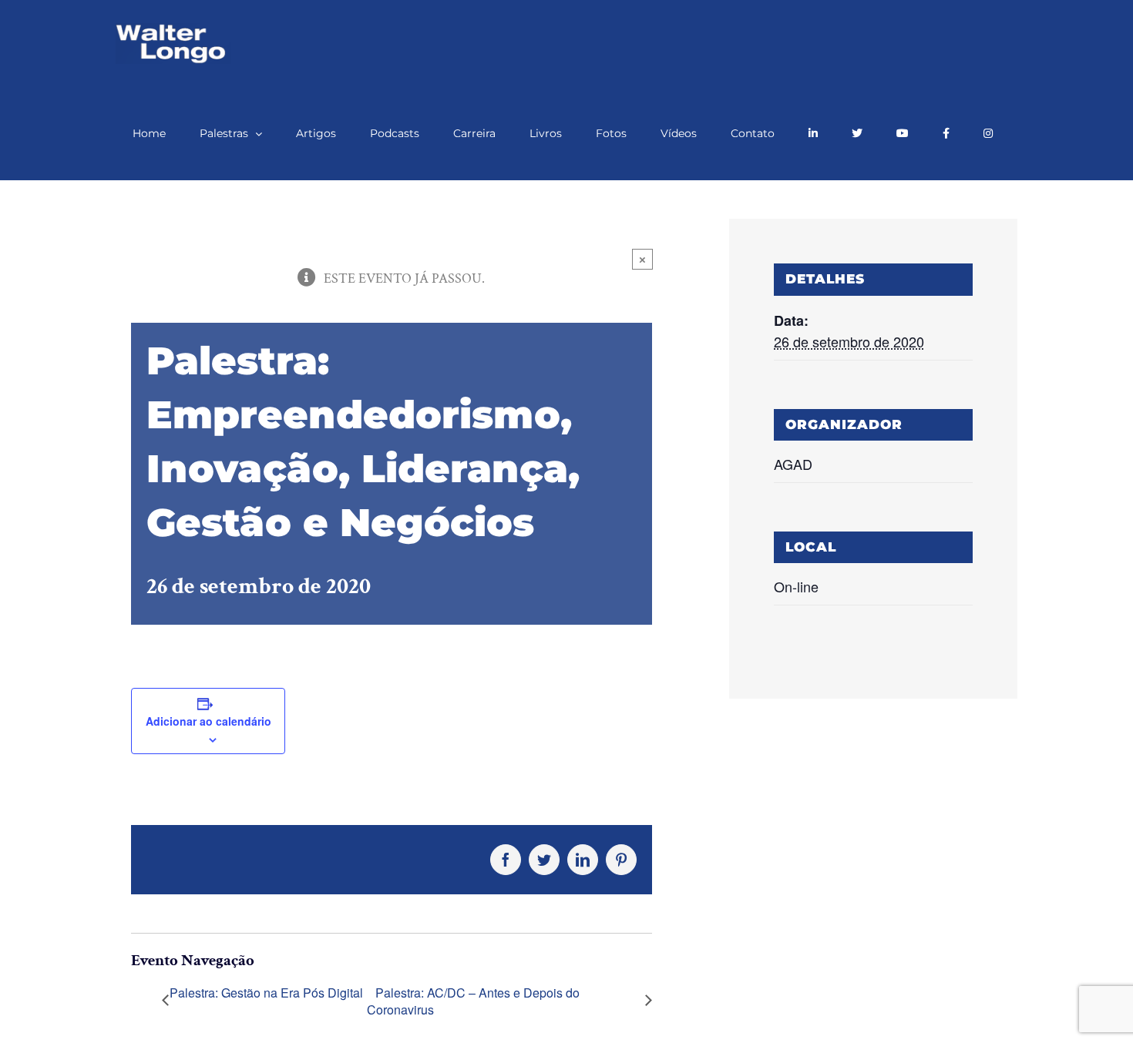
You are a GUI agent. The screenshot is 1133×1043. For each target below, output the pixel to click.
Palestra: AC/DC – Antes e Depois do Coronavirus (473, 1001)
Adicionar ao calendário (208, 721)
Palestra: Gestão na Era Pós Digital (266, 992)
